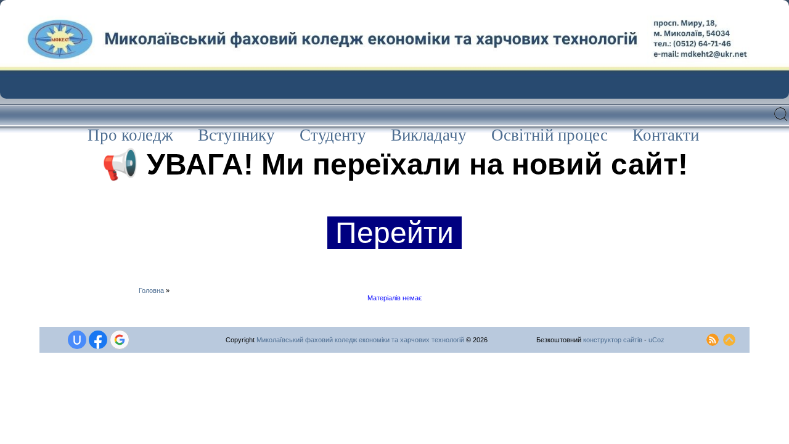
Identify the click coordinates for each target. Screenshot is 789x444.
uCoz (656, 339)
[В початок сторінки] (729, 337)
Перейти (394, 232)
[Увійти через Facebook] (98, 340)
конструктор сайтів (612, 339)
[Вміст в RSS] (712, 337)
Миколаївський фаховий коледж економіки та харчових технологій (360, 339)
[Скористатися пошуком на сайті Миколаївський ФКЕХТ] (781, 120)
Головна (151, 290)
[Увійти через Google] (119, 340)
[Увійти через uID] (77, 340)
